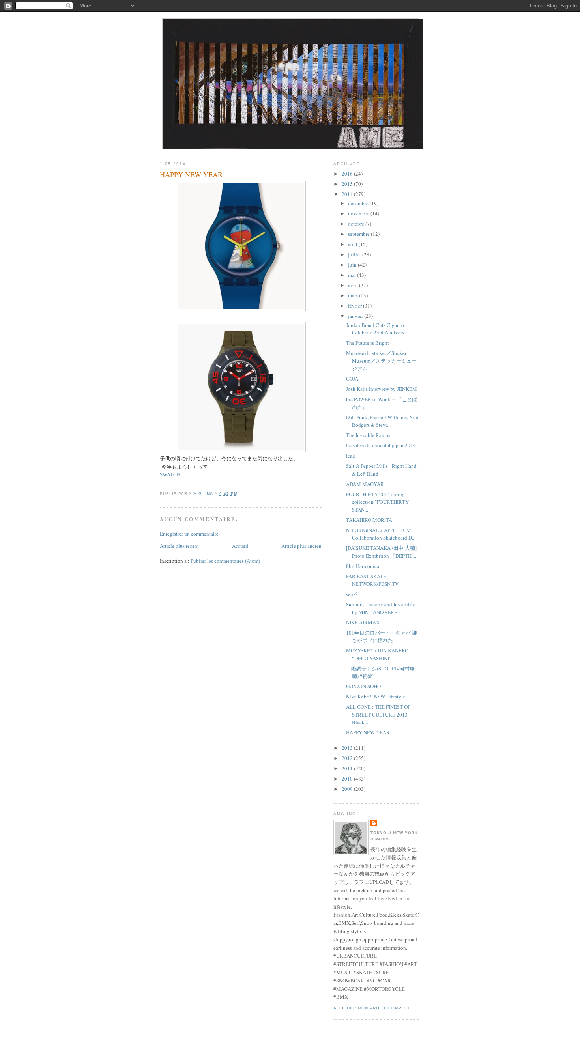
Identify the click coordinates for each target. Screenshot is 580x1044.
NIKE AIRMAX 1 (365, 622)
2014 (348, 194)
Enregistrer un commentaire (189, 533)
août (353, 244)
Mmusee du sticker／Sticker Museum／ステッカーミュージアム (381, 360)
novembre (359, 213)
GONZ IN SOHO (363, 686)
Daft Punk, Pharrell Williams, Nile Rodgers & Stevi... (382, 421)
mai (352, 274)
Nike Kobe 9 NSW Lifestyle (375, 696)
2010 (348, 778)
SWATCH (170, 474)
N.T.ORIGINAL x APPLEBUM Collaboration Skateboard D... (380, 534)
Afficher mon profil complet (371, 1008)
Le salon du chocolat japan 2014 (381, 445)
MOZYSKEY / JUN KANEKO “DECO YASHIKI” (377, 654)
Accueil (240, 545)
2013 (348, 747)
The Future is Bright (367, 342)
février (355, 305)
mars (353, 295)
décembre (359, 203)
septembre (359, 233)
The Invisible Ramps (368, 435)
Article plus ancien (301, 545)
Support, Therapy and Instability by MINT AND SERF (380, 608)
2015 (348, 183)
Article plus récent (179, 545)
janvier (356, 315)
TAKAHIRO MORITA (369, 519)
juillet (355, 254)
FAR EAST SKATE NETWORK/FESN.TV (372, 580)
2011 (348, 768)
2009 (348, 788)
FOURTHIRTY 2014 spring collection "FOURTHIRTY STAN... (377, 502)
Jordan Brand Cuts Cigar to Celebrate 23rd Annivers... (377, 328)
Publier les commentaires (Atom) (225, 560)
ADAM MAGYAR (365, 483)
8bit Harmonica (362, 566)
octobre (356, 223)
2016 (348, 173)
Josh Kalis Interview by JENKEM (381, 388)
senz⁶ (351, 594)
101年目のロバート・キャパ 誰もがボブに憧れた (381, 636)
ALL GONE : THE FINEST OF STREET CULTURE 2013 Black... (378, 714)
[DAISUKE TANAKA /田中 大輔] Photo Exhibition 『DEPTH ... (381, 551)
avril (353, 285)
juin (353, 264)
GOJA (352, 378)
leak (350, 455)
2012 (348, 758)
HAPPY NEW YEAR (368, 732)
